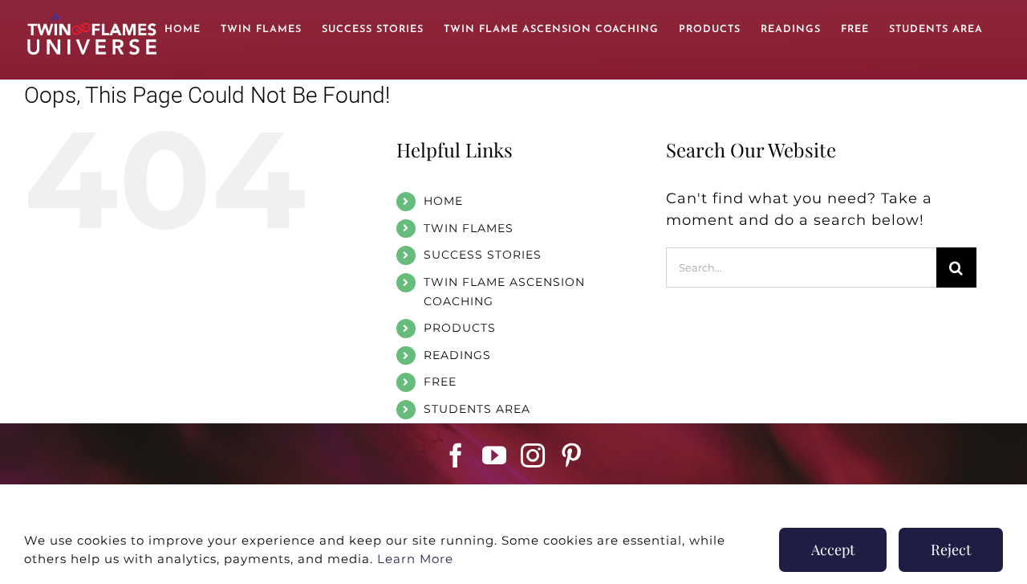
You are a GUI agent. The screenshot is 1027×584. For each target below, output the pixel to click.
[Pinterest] (571, 455)
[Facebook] (456, 455)
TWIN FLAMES (469, 228)
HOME (443, 201)
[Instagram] (533, 455)
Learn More (415, 558)
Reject (951, 549)
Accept (832, 549)
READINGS (457, 355)
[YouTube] (494, 455)
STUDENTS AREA (477, 409)
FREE (440, 381)
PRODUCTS (460, 328)
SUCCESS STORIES (483, 254)
